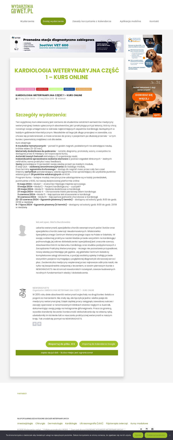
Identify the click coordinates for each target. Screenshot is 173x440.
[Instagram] (146, 429)
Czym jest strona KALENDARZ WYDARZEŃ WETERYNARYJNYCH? (97, 429)
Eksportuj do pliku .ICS (62, 344)
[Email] (141, 429)
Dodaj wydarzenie (53, 21)
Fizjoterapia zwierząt (117, 423)
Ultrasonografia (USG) (91, 423)
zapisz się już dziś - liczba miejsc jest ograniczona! (67, 352)
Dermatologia (55, 423)
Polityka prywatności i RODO (56, 429)
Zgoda (138, 435)
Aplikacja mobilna (130, 21)
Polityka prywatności (156, 435)
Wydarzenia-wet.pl (32, 429)
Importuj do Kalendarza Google (98, 344)
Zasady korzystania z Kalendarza (91, 21)
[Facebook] (152, 429)
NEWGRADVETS (41, 287)
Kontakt (154, 21)
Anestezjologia (25, 423)
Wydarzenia (27, 21)
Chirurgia (40, 423)
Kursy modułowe (139, 423)
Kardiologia (71, 423)
